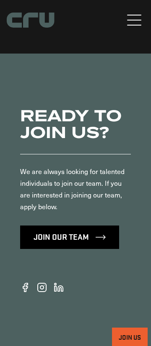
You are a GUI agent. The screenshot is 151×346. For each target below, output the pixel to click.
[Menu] (134, 20)
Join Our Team (61, 236)
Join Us (130, 337)
